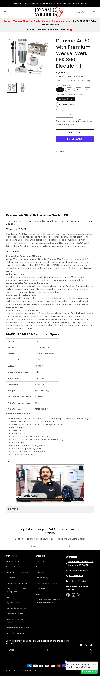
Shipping (60, 76)
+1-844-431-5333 (77, 581)
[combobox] (79, 12)
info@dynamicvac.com (80, 570)
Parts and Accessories (16, 608)
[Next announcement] (95, 3)
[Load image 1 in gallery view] (11, 88)
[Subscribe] (69, 546)
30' (60, 89)
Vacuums (10, 578)
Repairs (39, 594)
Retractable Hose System (17, 628)
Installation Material (15, 633)
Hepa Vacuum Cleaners (17, 572)
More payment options (75, 145)
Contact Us (41, 589)
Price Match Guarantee (46, 583)
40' (78, 89)
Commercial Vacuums (16, 583)
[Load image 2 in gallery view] (22, 88)
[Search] (83, 12)
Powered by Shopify (34, 670)
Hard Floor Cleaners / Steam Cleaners (19, 620)
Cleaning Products (14, 614)
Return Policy (42, 578)
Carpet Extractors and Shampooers (16, 590)
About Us (40, 561)
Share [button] (61, 151)
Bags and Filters (13, 603)
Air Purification (13, 561)
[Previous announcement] (4, 3)
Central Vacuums (14, 567)
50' (87, 89)
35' (69, 89)
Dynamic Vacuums (20, 670)
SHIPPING (13, 509)
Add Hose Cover (66, 104)
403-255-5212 (76, 575)
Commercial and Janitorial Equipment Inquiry (48, 601)
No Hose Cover (66, 99)
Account (40, 567)
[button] (5, 12)
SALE (8, 597)
